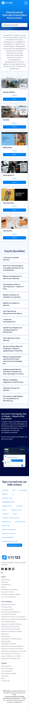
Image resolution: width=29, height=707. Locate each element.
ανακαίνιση (5, 514)
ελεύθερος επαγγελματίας (10, 541)
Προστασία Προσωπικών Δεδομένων (16, 700)
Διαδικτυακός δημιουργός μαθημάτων (12, 646)
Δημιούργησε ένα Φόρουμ (8, 643)
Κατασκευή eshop (6, 607)
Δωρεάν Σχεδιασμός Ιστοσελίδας (11, 656)
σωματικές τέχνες (20, 521)
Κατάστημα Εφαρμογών (10, 594)
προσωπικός (19, 506)
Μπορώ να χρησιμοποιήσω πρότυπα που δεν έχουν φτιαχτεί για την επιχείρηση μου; (12, 360)
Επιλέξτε (14, 99)
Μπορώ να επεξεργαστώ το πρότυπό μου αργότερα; (12, 277)
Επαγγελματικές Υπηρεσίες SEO (10, 658)
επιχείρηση (5, 490)
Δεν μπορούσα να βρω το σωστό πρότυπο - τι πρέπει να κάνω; (13, 287)
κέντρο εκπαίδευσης (8, 537)
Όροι (4, 700)
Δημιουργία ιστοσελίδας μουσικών (11, 624)
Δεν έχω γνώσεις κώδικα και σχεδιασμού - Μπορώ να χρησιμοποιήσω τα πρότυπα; (13, 349)
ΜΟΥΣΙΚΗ (5, 494)
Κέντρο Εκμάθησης (6, 671)
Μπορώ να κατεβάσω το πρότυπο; (11, 304)
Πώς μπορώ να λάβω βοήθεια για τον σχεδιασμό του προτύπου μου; (13, 399)
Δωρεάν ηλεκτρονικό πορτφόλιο (11, 629)
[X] (6, 569)
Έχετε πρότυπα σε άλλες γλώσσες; (11, 339)
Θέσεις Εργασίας (8, 673)
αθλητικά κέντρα (7, 506)
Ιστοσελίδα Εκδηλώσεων (8, 621)
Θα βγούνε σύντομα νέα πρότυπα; (11, 389)
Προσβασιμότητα (18, 702)
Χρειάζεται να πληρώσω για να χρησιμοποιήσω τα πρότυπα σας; (12, 330)
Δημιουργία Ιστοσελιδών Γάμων (10, 626)
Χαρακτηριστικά (6, 584)
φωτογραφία (23, 490)
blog (14, 490)
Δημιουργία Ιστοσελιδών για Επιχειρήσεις (13, 616)
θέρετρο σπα (6, 525)
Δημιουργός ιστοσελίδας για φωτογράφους (14, 619)
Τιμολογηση (4, 582)
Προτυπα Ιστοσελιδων (8, 592)
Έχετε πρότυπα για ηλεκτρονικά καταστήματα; (12, 312)
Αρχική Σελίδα (5, 579)
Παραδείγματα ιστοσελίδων (9, 589)
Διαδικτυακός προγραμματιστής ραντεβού (13, 651)
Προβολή (14, 95)
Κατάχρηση (10, 702)
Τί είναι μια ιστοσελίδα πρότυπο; (11, 259)
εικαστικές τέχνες (7, 498)
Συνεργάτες (4, 676)
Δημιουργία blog (5, 641)
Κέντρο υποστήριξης (7, 668)
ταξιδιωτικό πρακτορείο (9, 529)
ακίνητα (4, 510)
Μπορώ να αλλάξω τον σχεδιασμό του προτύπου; (12, 296)
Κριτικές (3, 587)
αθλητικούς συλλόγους (9, 533)
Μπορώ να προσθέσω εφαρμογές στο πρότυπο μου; (13, 381)
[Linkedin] (9, 569)
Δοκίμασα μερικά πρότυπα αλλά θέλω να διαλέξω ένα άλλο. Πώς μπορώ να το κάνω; (13, 372)
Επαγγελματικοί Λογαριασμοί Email (11, 639)
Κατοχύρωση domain (7, 609)
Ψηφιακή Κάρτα (5, 636)
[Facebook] (2, 569)
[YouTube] (13, 569)
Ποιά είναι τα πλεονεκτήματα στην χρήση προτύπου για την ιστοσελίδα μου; (13, 268)
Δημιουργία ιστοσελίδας (8, 604)
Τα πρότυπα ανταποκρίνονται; (9, 321)
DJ (12, 494)
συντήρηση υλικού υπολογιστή (11, 517)
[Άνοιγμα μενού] (26, 3)
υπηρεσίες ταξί (6, 521)
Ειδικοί (3, 678)
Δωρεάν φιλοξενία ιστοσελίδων (10, 653)
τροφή (15, 514)
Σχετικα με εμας (6, 666)
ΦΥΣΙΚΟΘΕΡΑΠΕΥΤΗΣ (8, 502)
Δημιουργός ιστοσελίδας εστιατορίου (12, 648)
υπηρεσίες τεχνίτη (16, 510)
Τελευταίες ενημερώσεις (8, 597)
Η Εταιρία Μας (5, 681)
